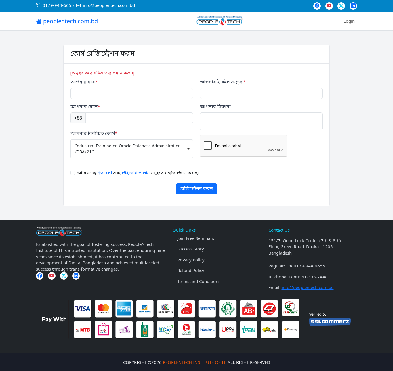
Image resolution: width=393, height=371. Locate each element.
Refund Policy (190, 270)
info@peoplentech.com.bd (308, 287)
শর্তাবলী (104, 173)
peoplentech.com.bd (70, 21)
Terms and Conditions (198, 281)
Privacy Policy (191, 260)
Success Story (190, 249)
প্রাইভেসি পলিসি (136, 173)
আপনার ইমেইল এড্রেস (223, 82)
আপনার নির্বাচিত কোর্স (93, 134)
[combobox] (131, 148)
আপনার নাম (84, 82)
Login (349, 21)
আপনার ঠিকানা (215, 107)
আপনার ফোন (85, 107)
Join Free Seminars (195, 238)
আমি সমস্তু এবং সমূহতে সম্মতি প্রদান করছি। (138, 173)
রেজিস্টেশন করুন (196, 189)
